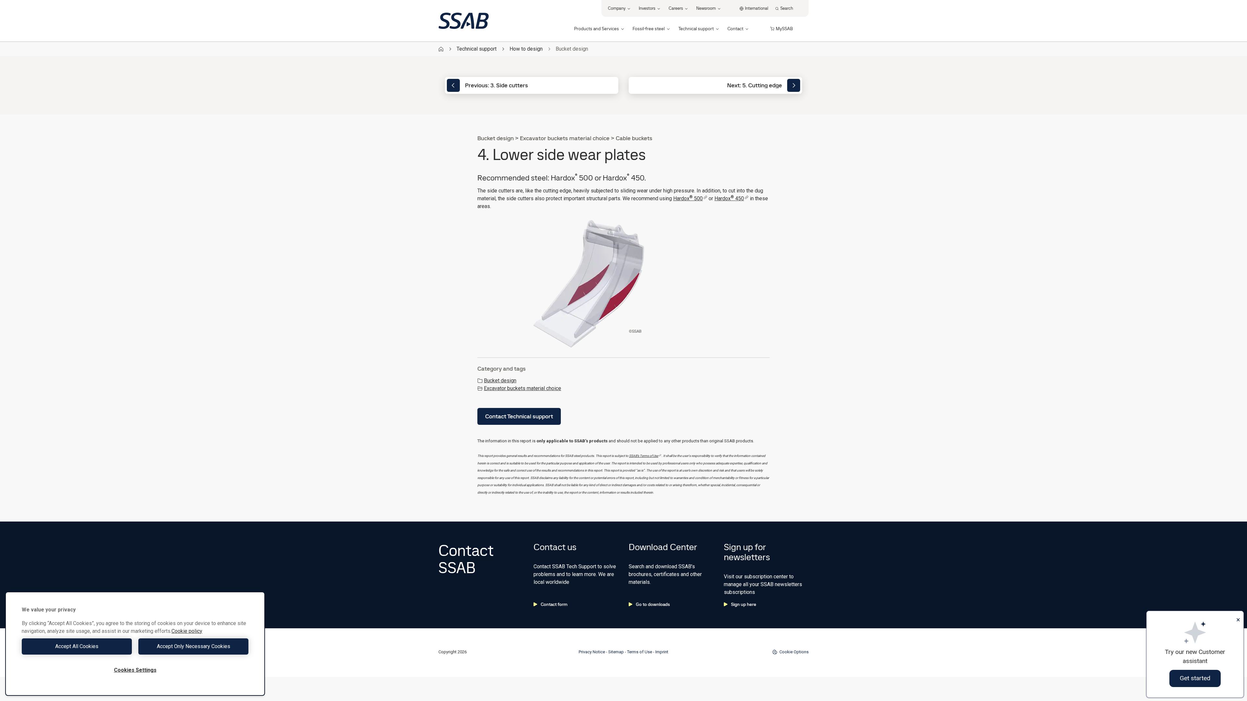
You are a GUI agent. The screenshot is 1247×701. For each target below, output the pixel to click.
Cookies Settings (135, 670)
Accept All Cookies (76, 646)
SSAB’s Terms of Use (643, 456)
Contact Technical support (519, 416)
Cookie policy (186, 631)
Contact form (554, 604)
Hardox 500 (688, 198)
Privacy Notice (592, 651)
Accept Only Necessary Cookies (193, 646)
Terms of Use (639, 651)
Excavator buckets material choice (522, 388)
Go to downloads (653, 604)
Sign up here (743, 604)
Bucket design (500, 380)
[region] (135, 644)
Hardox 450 (729, 198)
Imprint (661, 651)
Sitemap (616, 651)
